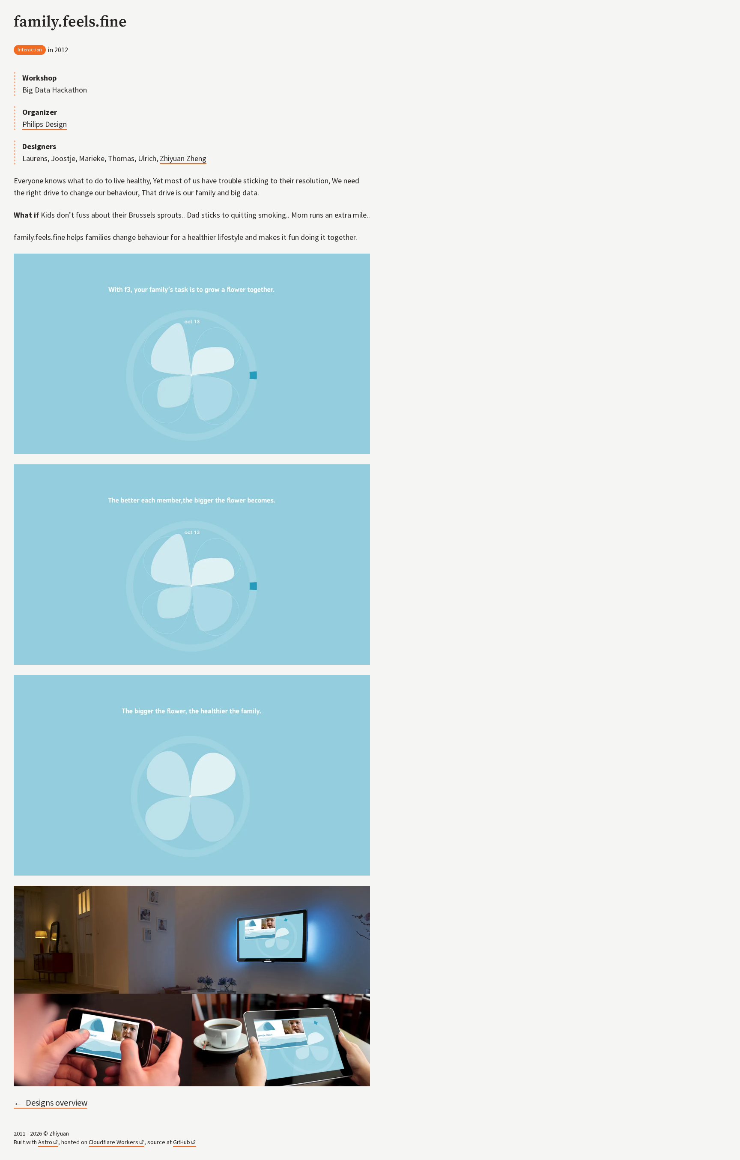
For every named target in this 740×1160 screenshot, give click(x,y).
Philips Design (44, 124)
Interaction (30, 49)
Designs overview (50, 1102)
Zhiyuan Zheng (183, 158)
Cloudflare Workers (113, 1142)
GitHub (181, 1142)
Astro (45, 1142)
